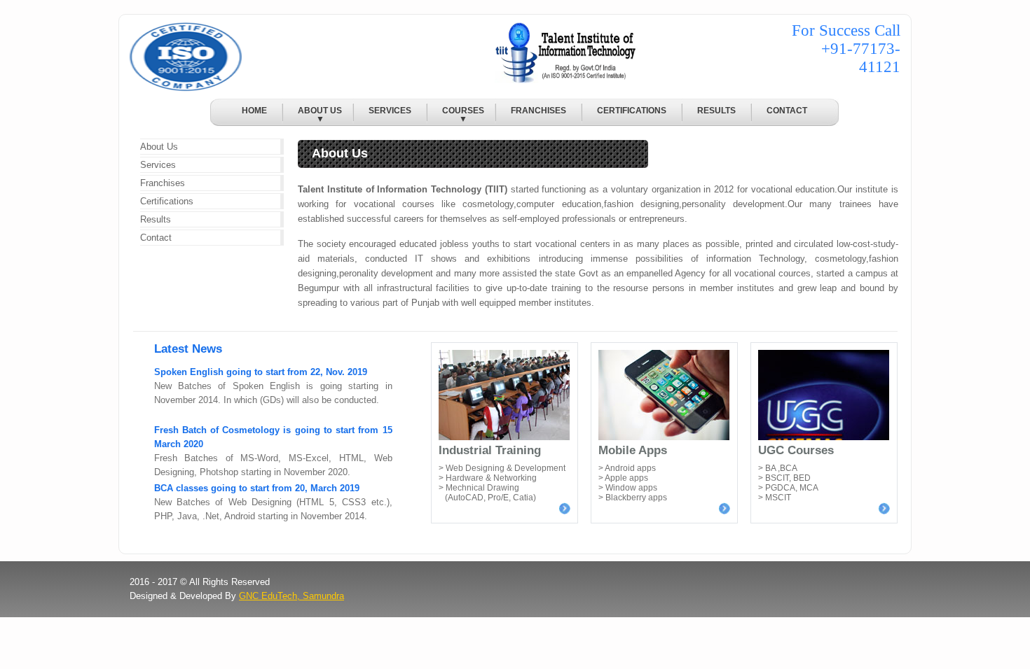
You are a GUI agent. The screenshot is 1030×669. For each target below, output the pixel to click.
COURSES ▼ (455, 114)
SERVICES (390, 110)
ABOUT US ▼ (312, 114)
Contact (156, 237)
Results (155, 219)
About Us (159, 146)
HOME (254, 110)
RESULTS (716, 110)
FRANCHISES (538, 110)
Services (158, 165)
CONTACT (787, 110)
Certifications (166, 201)
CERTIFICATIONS (631, 110)
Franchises (162, 183)
